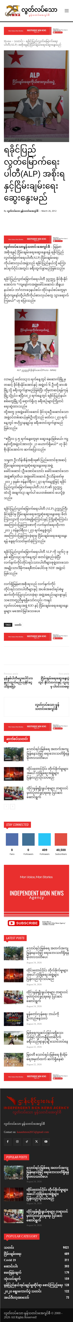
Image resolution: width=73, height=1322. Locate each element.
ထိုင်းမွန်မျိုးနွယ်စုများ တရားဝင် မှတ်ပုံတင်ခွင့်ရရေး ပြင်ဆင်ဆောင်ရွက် (47, 793)
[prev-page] (6, 806)
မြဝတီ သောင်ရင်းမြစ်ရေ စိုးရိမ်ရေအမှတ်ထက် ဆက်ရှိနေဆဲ (46, 1057)
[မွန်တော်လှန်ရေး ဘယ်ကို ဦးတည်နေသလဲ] (13, 1019)
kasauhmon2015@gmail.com (33, 1132)
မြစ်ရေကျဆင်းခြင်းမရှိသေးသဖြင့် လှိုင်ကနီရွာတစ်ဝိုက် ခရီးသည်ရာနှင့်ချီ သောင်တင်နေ (47, 1037)
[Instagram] (17, 1142)
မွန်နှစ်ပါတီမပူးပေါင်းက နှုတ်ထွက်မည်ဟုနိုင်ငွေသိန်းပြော (18, 682)
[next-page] (12, 806)
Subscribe (61, 834)
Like (12, 834)
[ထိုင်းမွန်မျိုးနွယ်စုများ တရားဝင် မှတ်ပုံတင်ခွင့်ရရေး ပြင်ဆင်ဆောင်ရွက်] (14, 793)
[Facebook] (8, 656)
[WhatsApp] (35, 656)
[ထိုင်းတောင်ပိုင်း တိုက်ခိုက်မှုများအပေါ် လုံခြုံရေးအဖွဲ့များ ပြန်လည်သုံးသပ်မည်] (14, 774)
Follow (28, 834)
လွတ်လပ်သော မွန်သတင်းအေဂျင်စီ (22, 210)
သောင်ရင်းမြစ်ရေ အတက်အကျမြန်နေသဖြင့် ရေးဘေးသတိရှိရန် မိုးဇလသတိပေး (48, 754)
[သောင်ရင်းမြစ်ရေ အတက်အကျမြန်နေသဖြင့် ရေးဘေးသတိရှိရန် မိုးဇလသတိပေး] (14, 754)
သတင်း (18, 41)
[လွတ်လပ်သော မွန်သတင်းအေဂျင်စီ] (19, 706)
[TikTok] (27, 1142)
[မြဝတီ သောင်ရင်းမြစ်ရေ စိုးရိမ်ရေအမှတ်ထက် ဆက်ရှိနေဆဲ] (13, 1060)
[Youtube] (46, 1142)
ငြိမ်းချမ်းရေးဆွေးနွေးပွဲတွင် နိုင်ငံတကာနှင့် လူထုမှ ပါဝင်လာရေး (53, 682)
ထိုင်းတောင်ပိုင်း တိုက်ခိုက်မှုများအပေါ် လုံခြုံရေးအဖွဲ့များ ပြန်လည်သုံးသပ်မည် (47, 773)
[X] (17, 656)
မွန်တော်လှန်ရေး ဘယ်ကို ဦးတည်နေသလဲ (42, 1016)
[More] (48, 225)
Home (7, 41)
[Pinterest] (26, 656)
